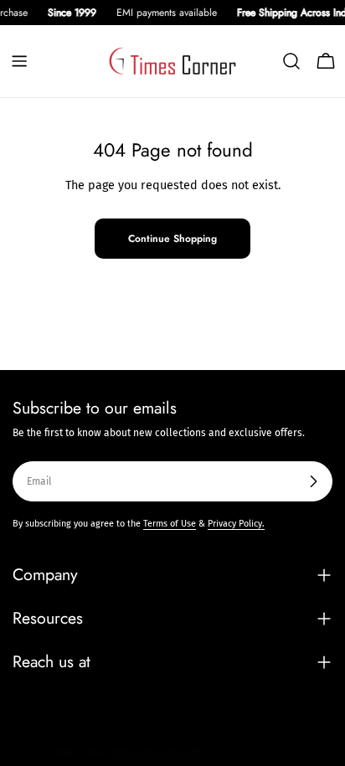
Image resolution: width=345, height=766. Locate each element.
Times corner (76, 752)
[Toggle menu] (19, 61)
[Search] (291, 61)
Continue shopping (172, 238)
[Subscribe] (313, 481)
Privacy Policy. (236, 523)
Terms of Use (169, 523)
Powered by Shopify (157, 752)
